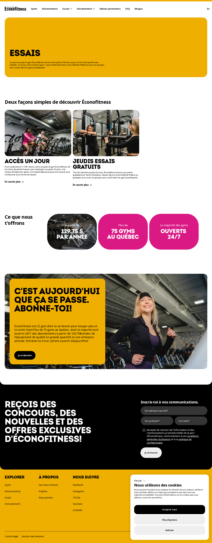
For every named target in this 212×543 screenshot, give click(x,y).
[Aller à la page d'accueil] (15, 8)
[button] (139, 480)
